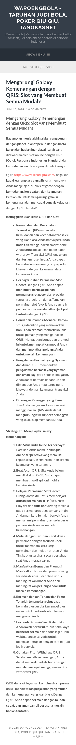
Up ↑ (39, 736)
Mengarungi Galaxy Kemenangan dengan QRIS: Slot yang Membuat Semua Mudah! (36, 92)
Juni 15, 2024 (15, 109)
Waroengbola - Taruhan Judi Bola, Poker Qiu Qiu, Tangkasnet (38, 17)
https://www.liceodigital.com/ (34, 175)
